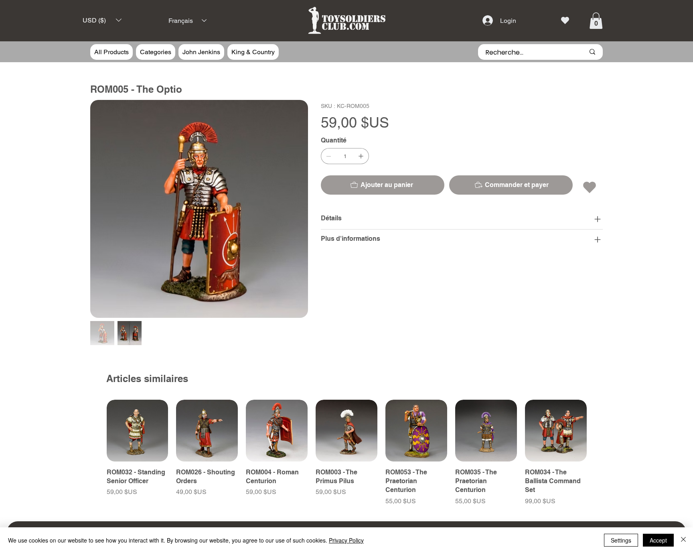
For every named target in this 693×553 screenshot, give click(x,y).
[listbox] (102, 20)
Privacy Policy (346, 540)
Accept (658, 540)
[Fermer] (683, 540)
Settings (621, 540)
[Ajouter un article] (361, 156)
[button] (102, 20)
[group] (346, 452)
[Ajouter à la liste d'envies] (590, 187)
